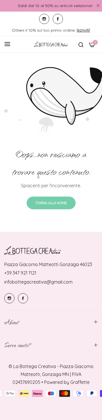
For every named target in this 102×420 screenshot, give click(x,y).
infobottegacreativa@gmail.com (38, 282)
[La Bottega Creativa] (51, 44)
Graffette (80, 382)
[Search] (80, 44)
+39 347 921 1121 (20, 273)
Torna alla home (51, 203)
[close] (98, 5)
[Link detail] (44, 19)
